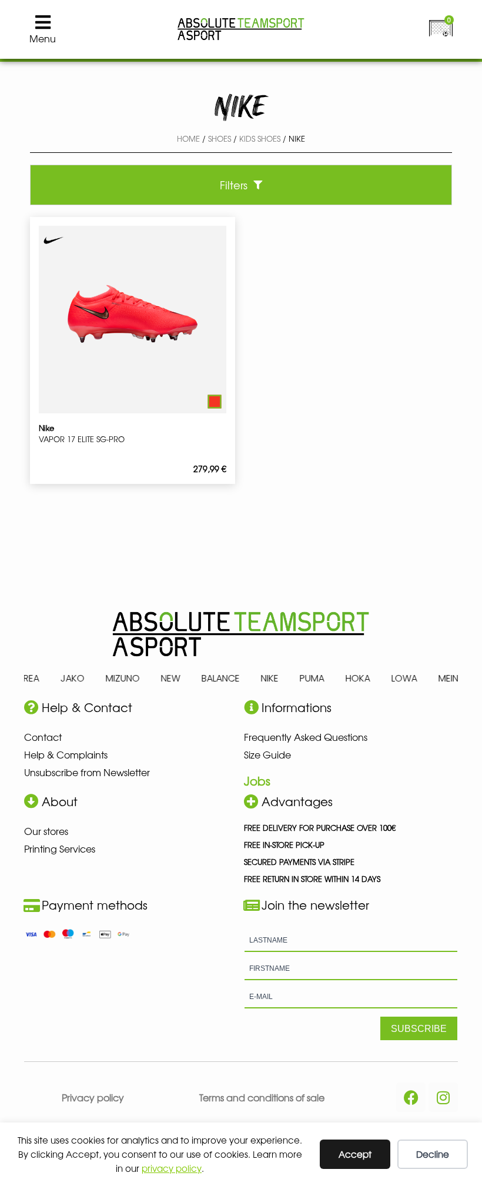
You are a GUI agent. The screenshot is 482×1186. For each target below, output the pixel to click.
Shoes (219, 138)
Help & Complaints (66, 754)
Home (188, 138)
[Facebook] (411, 1097)
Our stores (46, 831)
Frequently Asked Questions (305, 737)
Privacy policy (93, 1097)
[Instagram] (443, 1097)
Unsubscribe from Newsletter (87, 772)
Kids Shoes (259, 138)
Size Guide (267, 754)
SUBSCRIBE (419, 1029)
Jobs (257, 780)
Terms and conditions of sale (261, 1097)
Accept (355, 1154)
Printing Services (59, 848)
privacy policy (172, 1168)
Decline (432, 1154)
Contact (43, 737)
